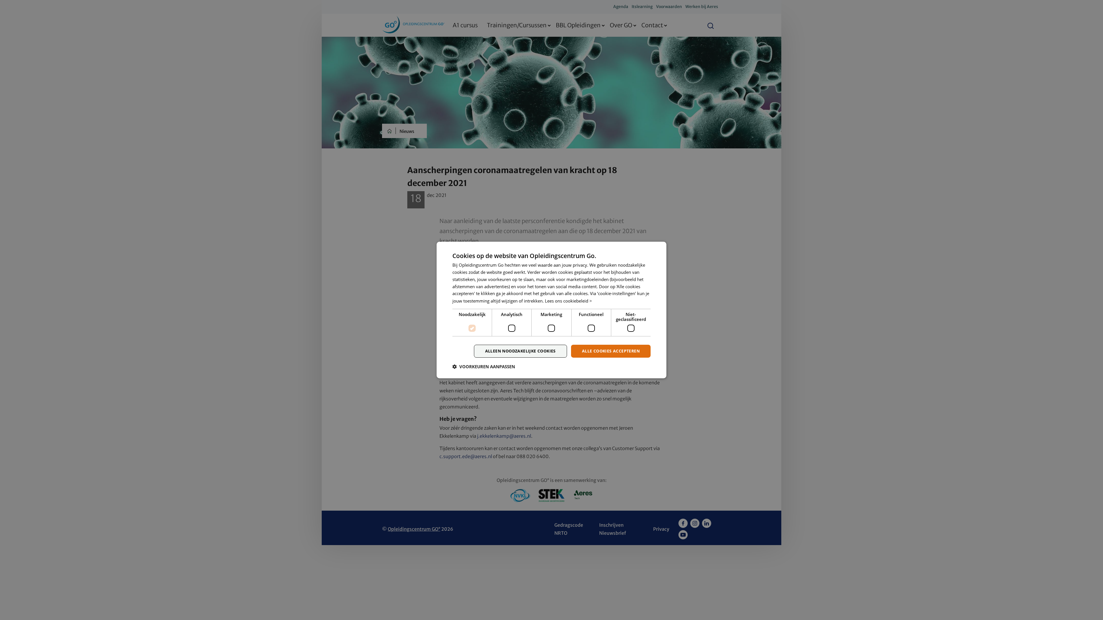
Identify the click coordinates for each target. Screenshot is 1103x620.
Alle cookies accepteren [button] (611, 351)
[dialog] (551, 310)
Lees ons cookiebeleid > (568, 301)
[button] (483, 366)
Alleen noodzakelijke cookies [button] (520, 351)
